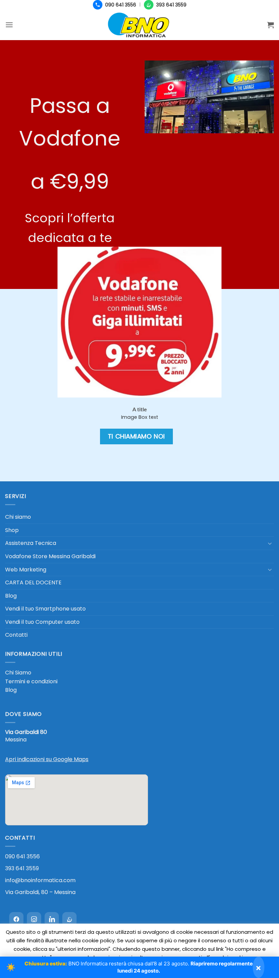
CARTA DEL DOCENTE (33, 582)
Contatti (16, 635)
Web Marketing (25, 569)
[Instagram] (34, 919)
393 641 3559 (22, 868)
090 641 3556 (22, 856)
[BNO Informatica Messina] (139, 24)
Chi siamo (18, 517)
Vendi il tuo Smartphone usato (45, 609)
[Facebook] (16, 919)
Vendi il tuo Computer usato (42, 622)
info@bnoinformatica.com (40, 880)
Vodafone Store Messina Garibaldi (50, 556)
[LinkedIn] (52, 919)
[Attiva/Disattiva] (270, 543)
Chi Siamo (18, 672)
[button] (9, 24)
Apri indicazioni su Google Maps (46, 759)
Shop (12, 530)
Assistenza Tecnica (30, 543)
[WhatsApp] (69, 919)
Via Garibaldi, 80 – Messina (40, 892)
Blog (11, 596)
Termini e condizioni (31, 681)
